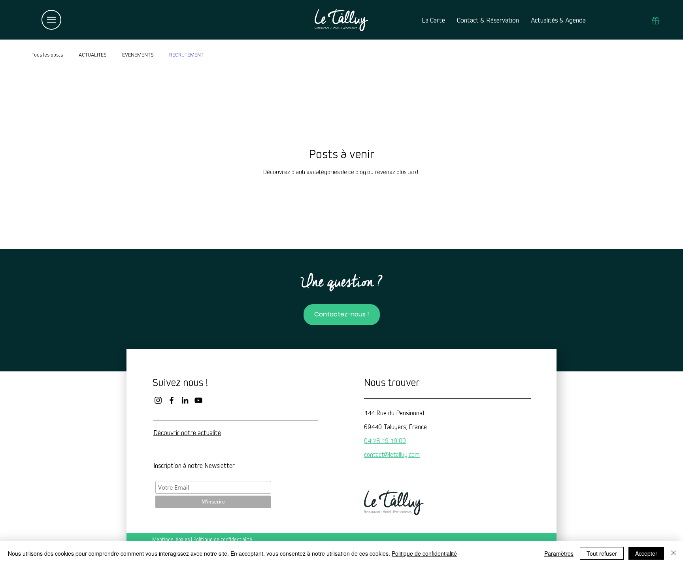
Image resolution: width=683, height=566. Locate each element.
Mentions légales (171, 539)
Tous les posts (47, 55)
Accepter (646, 553)
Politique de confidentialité (222, 539)
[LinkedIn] (185, 400)
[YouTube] (198, 400)
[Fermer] (673, 553)
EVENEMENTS (137, 55)
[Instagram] (158, 400)
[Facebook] (171, 400)
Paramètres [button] (559, 553)
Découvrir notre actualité (187, 433)
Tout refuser (602, 553)
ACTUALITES (92, 55)
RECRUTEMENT (186, 55)
